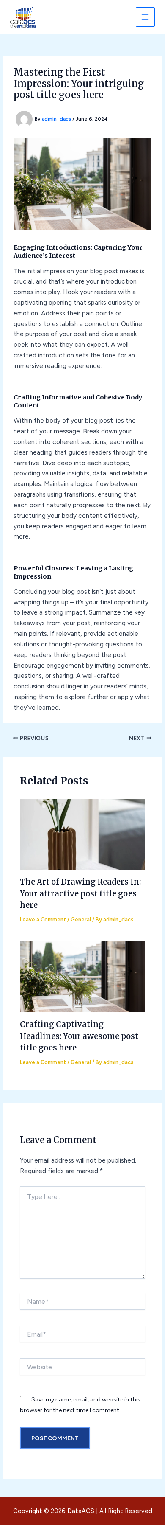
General (81, 919)
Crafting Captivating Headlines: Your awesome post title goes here (79, 1036)
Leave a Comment (43, 919)
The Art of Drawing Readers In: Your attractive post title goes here (80, 893)
